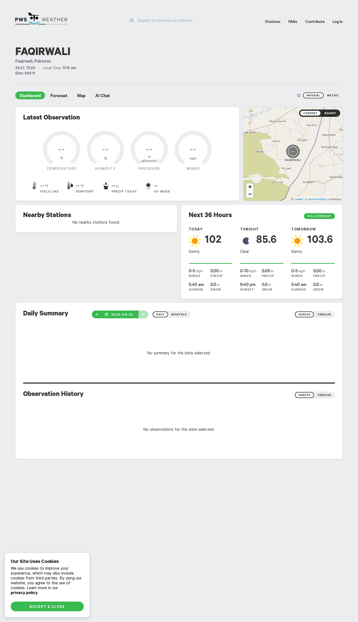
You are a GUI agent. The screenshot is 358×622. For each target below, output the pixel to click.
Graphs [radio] (304, 394)
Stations (273, 21)
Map (81, 96)
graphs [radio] (304, 314)
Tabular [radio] (324, 394)
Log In (337, 21)
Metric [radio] (333, 95)
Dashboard (30, 96)
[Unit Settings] (298, 95)
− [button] (250, 194)
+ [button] (250, 187)
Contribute (315, 21)
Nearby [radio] (330, 113)
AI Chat (102, 96)
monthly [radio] (179, 314)
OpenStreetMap (317, 199)
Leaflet (299, 199)
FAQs (292, 21)
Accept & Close (47, 606)
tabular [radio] (324, 314)
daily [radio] (160, 314)
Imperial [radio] (313, 95)
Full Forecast (319, 216)
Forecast (58, 96)
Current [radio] (310, 113)
